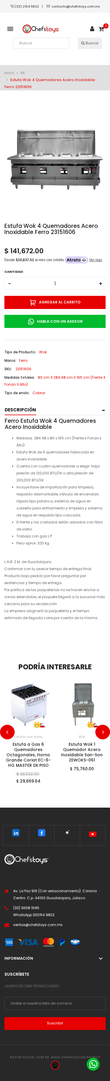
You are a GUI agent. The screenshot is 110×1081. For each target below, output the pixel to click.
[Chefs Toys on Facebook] (42, 833)
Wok (82, 736)
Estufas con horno (28, 736)
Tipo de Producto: (20, 352)
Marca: (10, 360)
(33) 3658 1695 (26, 907)
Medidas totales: (19, 377)
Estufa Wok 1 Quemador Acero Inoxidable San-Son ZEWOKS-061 (82, 752)
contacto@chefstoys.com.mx (76, 6)
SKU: (8, 368)
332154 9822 (44, 914)
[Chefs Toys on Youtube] (93, 835)
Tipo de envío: (17, 392)
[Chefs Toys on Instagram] (67, 833)
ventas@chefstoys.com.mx (37, 924)
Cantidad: (13, 271)
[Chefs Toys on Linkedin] (16, 833)
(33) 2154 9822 (28, 6)
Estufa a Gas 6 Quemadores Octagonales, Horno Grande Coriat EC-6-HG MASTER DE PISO (28, 755)
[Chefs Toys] (41, 29)
